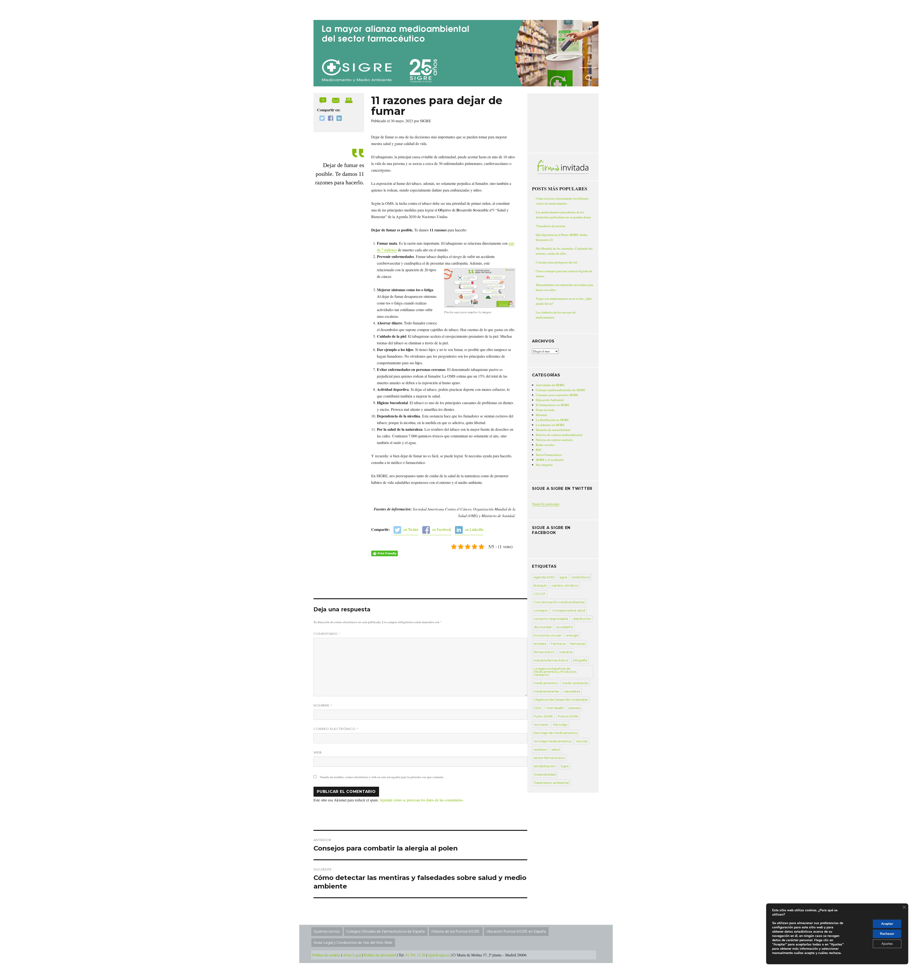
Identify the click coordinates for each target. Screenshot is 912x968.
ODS (537, 708)
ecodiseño (564, 627)
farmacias (577, 643)
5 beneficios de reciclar (550, 226)
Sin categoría (544, 465)
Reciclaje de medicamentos (555, 733)
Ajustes (887, 943)
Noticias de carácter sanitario (554, 440)
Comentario (327, 633)
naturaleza (572, 691)
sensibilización (545, 766)
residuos (540, 749)
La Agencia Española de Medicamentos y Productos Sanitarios (555, 672)
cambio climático (564, 585)
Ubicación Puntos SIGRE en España (516, 931)
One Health (555, 708)
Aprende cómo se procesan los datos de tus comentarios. (422, 799)
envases (540, 643)
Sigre (564, 766)
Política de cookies (326, 954)
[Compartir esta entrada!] (336, 99)
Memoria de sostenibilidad (553, 430)
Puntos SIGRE (568, 716)
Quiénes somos (327, 931)
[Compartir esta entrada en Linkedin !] (338, 119)
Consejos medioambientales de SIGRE (560, 390)
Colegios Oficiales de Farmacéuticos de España (385, 931)
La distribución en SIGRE (552, 420)
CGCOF (540, 594)
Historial (541, 415)
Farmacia (558, 643)
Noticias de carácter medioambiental (559, 435)
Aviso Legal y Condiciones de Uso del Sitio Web (353, 942)
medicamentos (545, 683)
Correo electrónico (336, 729)
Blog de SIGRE (338, 9)
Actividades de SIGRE (550, 385)
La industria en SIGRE (550, 425)
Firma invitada (545, 410)
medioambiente (546, 691)
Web (318, 752)
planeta (574, 708)
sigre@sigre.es (439, 954)
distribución (582, 619)
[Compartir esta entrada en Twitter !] (320, 119)
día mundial (542, 627)
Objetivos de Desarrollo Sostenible (561, 699)
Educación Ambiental (550, 400)
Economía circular (547, 635)
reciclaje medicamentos (552, 741)
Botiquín (540, 585)
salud (555, 749)
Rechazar (887, 933)
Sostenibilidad (545, 774)
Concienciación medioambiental (559, 602)
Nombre (323, 705)
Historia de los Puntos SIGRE (455, 931)
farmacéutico (544, 652)
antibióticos (581, 577)
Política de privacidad (380, 954)
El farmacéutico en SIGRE (552, 405)
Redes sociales (545, 445)
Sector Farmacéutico (549, 455)
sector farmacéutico (549, 758)
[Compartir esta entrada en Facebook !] (329, 119)
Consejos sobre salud (568, 610)
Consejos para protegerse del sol (556, 262)
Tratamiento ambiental (551, 783)
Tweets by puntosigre (545, 504)
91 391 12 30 (415, 954)
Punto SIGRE (543, 716)
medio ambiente (575, 683)
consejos (540, 610)
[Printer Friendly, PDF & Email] (384, 553)
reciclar (582, 741)
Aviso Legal (352, 954)
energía (572, 635)
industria (565, 652)
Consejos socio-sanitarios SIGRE (557, 395)
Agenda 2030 (544, 577)
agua (563, 577)
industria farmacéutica (551, 660)
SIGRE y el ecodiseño (550, 460)
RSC (539, 450)
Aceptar (887, 923)
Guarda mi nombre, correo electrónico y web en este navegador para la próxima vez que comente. (382, 777)
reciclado (541, 724)
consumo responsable (551, 619)
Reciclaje (560, 724)
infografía (580, 660)
